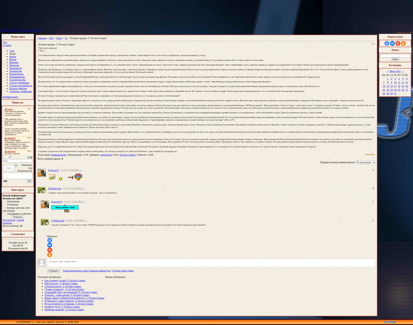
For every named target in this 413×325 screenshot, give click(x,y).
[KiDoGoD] (42, 189)
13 (406, 82)
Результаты (9, 220)
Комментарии (10, 97)
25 (399, 89)
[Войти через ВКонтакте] (49, 245)
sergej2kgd (106, 154)
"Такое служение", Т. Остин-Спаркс (64, 289)
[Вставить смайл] (31, 157)
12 (403, 82)
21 (384, 89)
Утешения (12, 204)
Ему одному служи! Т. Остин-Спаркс (65, 280)
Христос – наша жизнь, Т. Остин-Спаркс (67, 295)
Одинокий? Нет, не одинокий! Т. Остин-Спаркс (71, 292)
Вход (39, 30)
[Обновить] (28, 157)
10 (395, 82)
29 (388, 93)
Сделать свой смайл (123, 270)
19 (403, 86)
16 (391, 86)
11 (399, 82)
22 (388, 89)
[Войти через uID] (49, 240)
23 (391, 89)
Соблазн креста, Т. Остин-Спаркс (63, 286)
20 (406, 86)
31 (66, 38)
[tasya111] (42, 172)
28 (384, 93)
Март (59, 38)
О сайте (7, 45)
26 (403, 89)
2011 (51, 38)
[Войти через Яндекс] (49, 250)
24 (395, 89)
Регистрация (28, 30)
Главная (4, 30)
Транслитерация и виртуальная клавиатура (86, 270)
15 (388, 86)
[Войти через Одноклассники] (49, 254)
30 (391, 93)
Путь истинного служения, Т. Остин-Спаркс (69, 303)
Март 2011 (395, 71)
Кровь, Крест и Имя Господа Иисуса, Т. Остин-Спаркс (75, 298)
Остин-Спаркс (128, 154)
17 (395, 86)
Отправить (54, 271)
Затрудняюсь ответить (19, 213)
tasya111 (54, 170)
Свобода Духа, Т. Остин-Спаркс (62, 306)
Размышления (58, 154)
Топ (5, 42)
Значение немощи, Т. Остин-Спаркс (64, 309)
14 (384, 86)
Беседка (15, 30)
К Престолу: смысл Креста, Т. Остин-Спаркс (69, 301)
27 (406, 89)
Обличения (13, 201)
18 (399, 86)
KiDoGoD (55, 188)
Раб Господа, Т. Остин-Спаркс (61, 283)
